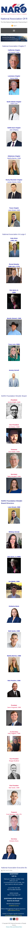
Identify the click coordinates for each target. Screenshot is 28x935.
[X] (14, 919)
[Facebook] (11, 919)
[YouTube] (17, 919)
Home (2, 35)
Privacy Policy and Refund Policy (14, 926)
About (7, 35)
